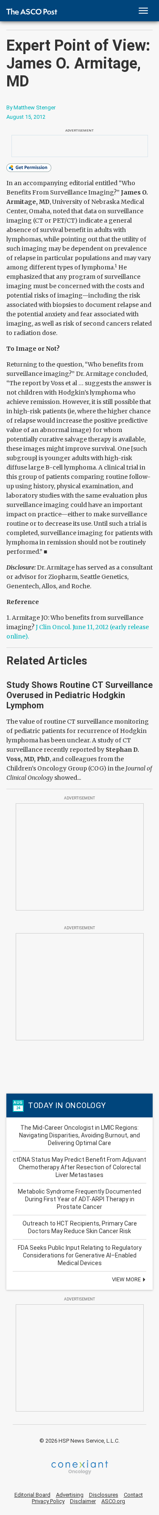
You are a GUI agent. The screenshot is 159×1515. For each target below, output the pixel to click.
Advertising (70, 1495)
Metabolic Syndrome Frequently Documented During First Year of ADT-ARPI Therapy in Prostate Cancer (79, 1199)
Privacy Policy (48, 1501)
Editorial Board (32, 1495)
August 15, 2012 (25, 117)
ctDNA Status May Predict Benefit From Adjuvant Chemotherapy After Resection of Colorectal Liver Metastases (79, 1167)
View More (127, 1279)
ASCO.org (113, 1501)
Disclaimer (83, 1501)
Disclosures (103, 1495)
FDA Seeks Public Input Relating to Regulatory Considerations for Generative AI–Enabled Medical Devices (80, 1255)
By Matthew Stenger (31, 107)
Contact (133, 1495)
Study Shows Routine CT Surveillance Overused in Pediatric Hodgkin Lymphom (79, 695)
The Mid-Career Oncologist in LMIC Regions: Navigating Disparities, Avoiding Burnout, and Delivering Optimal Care (79, 1135)
